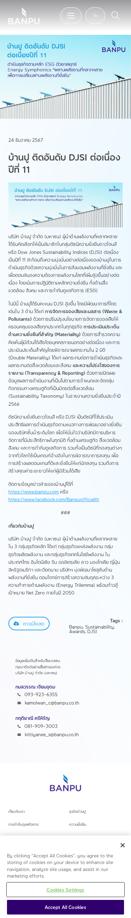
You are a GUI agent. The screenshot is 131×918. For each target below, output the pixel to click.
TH (95, 15)
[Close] (122, 845)
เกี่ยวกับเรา (16, 811)
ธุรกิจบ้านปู (77, 811)
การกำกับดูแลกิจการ (23, 824)
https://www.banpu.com (33, 491)
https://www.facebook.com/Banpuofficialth (53, 499)
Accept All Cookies (65, 907)
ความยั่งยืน (77, 824)
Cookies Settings (65, 889)
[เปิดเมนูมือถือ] (70, 15)
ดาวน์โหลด (33, 623)
